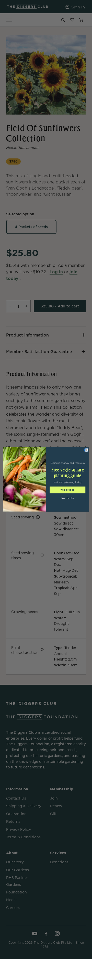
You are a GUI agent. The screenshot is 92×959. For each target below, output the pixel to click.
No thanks (67, 498)
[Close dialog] (86, 450)
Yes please (67, 490)
